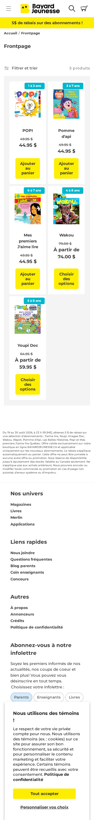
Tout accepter (44, 793)
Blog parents (22, 565)
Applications (22, 524)
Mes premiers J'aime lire (27, 241)
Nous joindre (22, 552)
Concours (19, 579)
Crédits (17, 620)
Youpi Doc (27, 345)
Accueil (10, 33)
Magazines (20, 504)
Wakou (66, 235)
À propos (19, 607)
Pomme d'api (66, 133)
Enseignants (49, 697)
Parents (21, 697)
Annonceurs (22, 614)
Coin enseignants (27, 572)
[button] (8, 8)
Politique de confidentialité (41, 777)
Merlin (16, 517)
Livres (15, 511)
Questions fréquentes (31, 559)
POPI (27, 130)
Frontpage (30, 33)
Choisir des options (66, 279)
